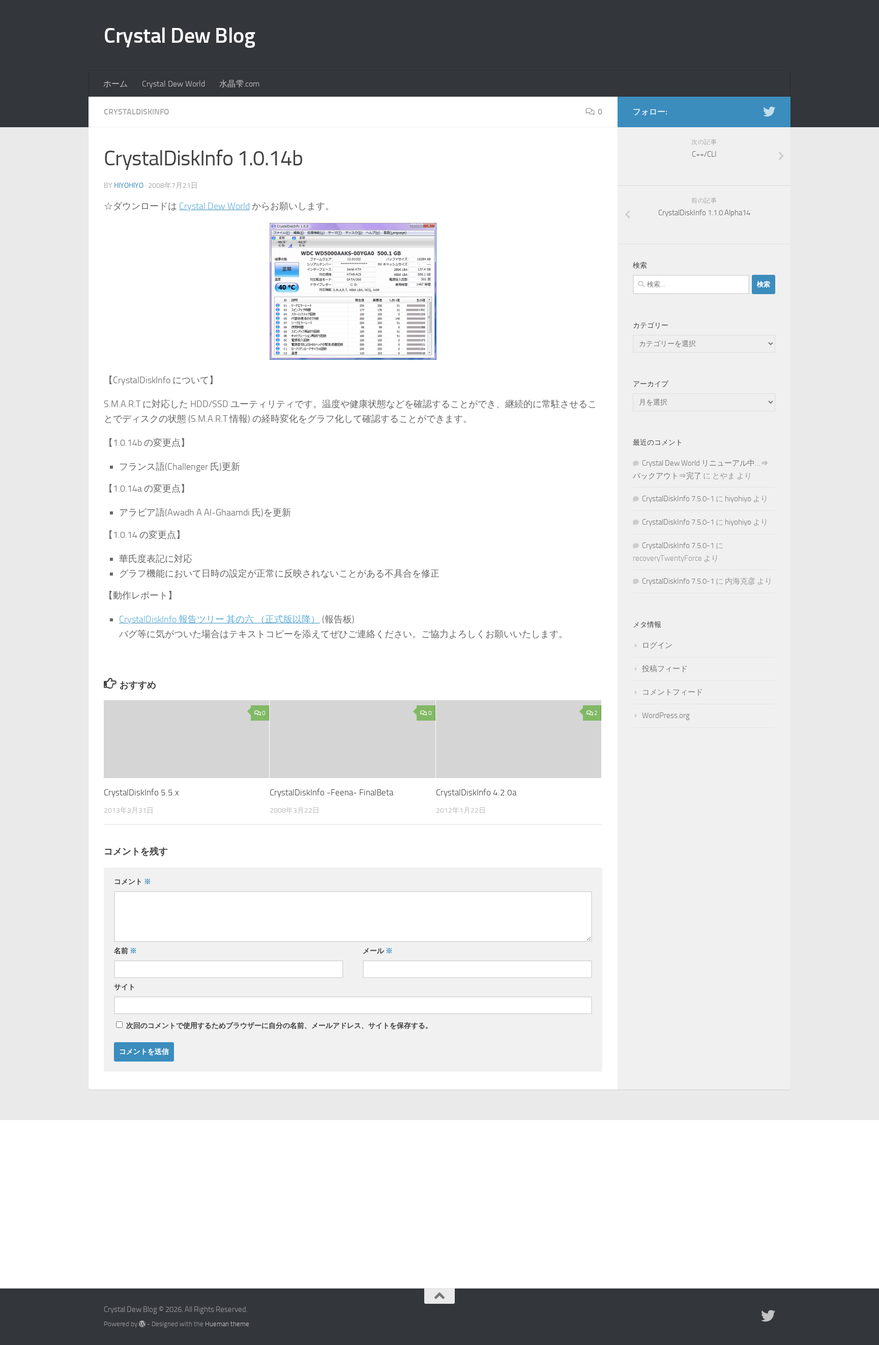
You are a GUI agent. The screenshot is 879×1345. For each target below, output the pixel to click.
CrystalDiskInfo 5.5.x (141, 792)
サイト (124, 987)
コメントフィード (672, 692)
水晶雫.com (239, 84)
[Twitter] (769, 111)
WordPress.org (666, 715)
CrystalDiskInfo (136, 112)
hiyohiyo (128, 185)
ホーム (115, 84)
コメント (132, 881)
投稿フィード (665, 668)
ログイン (657, 645)
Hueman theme (227, 1324)
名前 (125, 951)
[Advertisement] (439, 1196)
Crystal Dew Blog (179, 35)
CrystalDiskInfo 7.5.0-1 (678, 498)
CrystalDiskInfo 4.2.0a (476, 792)
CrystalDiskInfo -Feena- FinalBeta (331, 792)
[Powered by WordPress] (142, 1324)
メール (378, 951)
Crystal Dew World (173, 84)
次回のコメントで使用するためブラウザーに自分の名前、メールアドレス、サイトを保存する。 (279, 1025)
